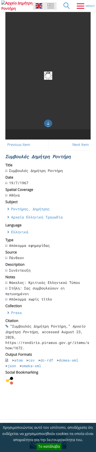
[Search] (66, 6)
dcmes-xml (68, 360)
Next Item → (82, 144)
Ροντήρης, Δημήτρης (30, 208)
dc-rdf (46, 360)
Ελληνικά (19, 231)
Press (16, 312)
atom (18, 360)
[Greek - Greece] (50, 6)
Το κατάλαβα (49, 446)
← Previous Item (16, 144)
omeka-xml (31, 365)
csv (31, 360)
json (11, 365)
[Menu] (84, 6)
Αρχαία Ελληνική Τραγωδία (37, 217)
